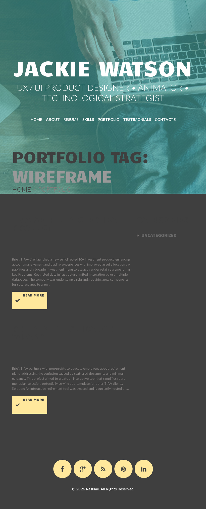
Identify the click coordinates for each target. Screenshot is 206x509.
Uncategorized (159, 235)
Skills (88, 119)
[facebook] (62, 469)
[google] (83, 469)
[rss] (103, 469)
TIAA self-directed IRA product (64, 223)
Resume (71, 119)
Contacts (165, 119)
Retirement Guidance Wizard (62, 332)
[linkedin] (144, 469)
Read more (33, 295)
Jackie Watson (103, 67)
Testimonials (137, 119)
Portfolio (108, 119)
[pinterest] (123, 469)
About (53, 119)
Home (36, 119)
